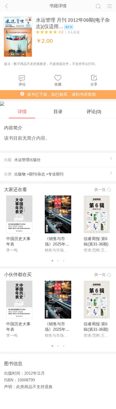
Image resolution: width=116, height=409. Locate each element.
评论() (94, 111)
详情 (22, 111)
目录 (58, 111)
